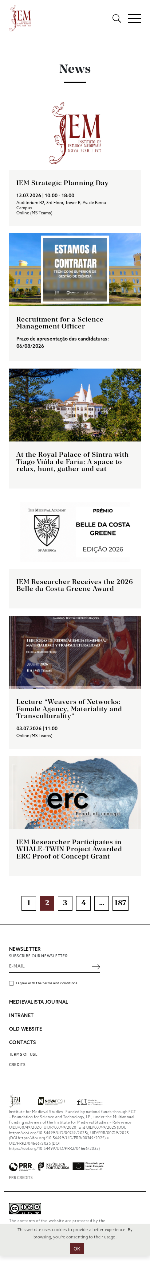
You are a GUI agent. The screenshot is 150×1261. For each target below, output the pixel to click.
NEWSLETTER (25, 949)
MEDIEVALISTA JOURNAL (38, 1002)
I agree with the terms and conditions (47, 983)
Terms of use (23, 1054)
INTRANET (21, 1016)
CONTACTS (22, 1043)
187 (120, 903)
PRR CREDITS (21, 1178)
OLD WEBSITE (25, 1029)
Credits (17, 1065)
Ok (77, 1249)
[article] (75, 161)
